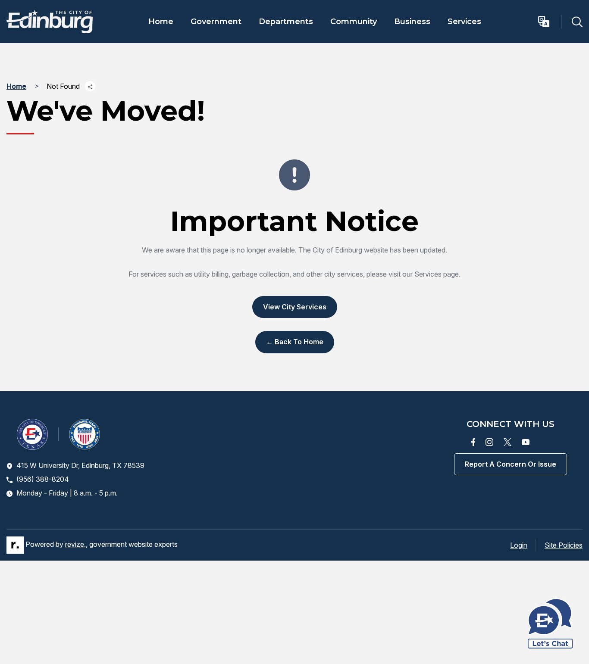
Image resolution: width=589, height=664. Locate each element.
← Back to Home (294, 341)
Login (518, 545)
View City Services (294, 306)
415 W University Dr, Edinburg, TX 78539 (80, 465)
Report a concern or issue (510, 464)
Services (464, 21)
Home (160, 21)
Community (353, 21)
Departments (286, 21)
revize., (76, 544)
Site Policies (564, 545)
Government (216, 21)
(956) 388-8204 (42, 479)
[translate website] (549, 21)
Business (412, 21)
